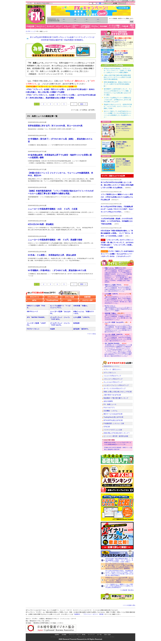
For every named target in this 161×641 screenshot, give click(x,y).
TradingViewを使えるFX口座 (113, 417)
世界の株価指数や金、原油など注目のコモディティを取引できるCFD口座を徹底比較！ (117, 84)
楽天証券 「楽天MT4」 (81, 329)
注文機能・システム (110, 411)
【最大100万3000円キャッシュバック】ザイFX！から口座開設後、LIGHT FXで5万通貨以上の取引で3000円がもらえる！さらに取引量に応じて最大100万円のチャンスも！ (118, 338)
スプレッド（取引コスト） (113, 369)
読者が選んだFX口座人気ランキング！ (117, 433)
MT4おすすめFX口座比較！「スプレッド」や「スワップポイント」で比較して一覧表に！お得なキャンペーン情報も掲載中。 (117, 70)
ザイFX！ (112, 636)
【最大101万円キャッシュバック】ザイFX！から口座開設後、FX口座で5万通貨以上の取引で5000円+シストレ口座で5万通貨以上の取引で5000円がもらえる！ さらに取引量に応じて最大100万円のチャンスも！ (118, 327)
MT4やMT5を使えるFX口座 (113, 420)
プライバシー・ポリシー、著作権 (77, 634)
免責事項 (57, 634)
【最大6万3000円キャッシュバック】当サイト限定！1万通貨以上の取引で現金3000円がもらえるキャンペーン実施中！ (118, 308)
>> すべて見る (91, 334)
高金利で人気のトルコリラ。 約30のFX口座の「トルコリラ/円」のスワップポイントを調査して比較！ (118, 106)
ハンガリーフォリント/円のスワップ (116, 385)
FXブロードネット (33, 329)
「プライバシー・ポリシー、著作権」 (93, 614)
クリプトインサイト (104, 636)
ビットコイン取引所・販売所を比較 (116, 436)
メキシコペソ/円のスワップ (113, 379)
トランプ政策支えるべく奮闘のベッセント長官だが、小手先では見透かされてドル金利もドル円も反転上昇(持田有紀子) (119, 586)
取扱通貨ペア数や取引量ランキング (116, 398)
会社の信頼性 (108, 401)
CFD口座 (107, 426)
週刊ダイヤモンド (82, 636)
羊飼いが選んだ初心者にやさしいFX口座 (118, 392)
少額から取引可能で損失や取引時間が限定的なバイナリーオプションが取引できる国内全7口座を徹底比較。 (117, 77)
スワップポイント (110, 372)
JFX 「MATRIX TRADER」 (36, 317)
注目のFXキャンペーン (111, 366)
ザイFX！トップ (30, 31)
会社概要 (64, 634)
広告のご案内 (107, 634)
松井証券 (76, 323)
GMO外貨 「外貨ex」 (80, 306)
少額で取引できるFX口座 (112, 395)
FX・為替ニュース (110, 404)
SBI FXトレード (32, 311)
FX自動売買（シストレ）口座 (114, 423)
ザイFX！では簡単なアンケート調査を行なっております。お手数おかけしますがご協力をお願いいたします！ (117, 99)
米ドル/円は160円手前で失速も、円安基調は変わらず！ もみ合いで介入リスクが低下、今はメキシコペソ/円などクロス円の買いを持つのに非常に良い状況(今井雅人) (119, 573)
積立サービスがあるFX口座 (113, 414)
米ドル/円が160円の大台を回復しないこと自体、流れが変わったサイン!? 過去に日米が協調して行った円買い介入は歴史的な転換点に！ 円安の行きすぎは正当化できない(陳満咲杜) (119, 566)
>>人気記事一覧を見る (127, 590)
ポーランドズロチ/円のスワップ (115, 388)
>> (83, 104)
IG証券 (52, 329)
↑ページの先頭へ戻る (129, 605)
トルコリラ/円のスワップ (112, 376)
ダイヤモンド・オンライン (70, 636)
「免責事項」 (77, 614)
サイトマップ (91, 634)
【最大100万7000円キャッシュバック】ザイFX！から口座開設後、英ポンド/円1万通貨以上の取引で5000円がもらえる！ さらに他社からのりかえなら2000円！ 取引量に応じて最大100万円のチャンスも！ (118, 298)
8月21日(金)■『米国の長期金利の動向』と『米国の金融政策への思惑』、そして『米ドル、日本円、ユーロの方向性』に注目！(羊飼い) (119, 560)
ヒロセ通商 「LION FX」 (82, 317)
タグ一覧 (99, 634)
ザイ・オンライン (92, 636)
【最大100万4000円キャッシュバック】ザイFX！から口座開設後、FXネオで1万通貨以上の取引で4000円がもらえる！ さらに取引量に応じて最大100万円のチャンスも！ (118, 288)
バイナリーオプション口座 (113, 430)
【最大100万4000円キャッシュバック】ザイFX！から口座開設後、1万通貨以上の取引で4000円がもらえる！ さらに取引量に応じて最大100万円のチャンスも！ (118, 316)
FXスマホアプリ (109, 407)
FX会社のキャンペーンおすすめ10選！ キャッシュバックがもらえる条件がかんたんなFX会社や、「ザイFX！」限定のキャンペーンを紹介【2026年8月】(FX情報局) (119, 580)
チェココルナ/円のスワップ (113, 382)
